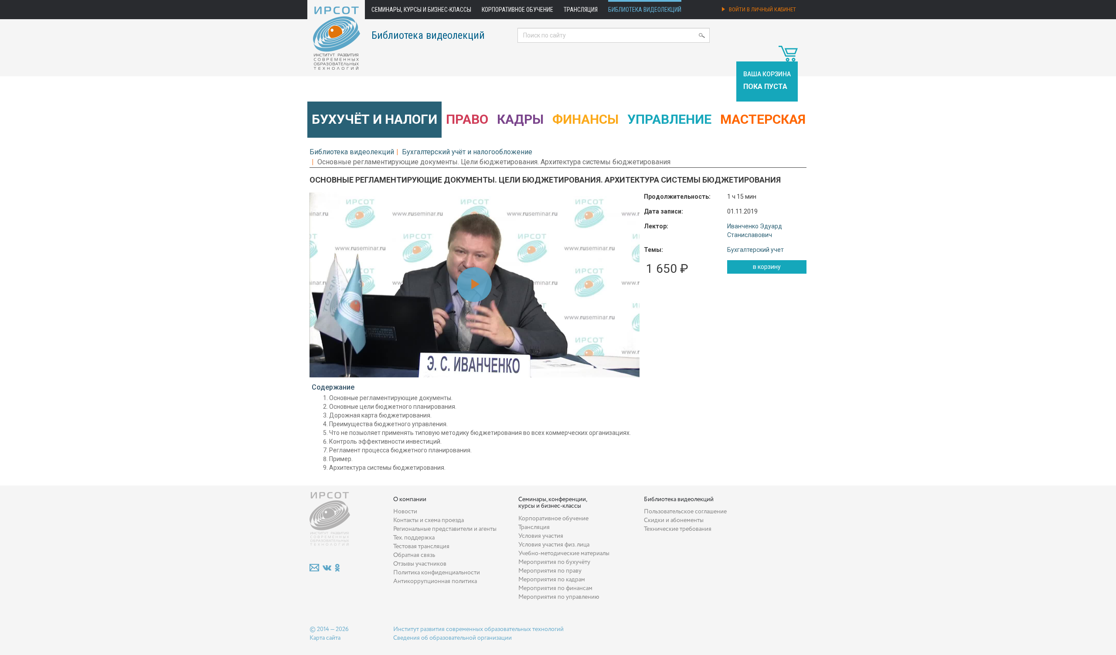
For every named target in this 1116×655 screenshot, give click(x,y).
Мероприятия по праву (550, 571)
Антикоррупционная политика (435, 581)
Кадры (520, 119)
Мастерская (763, 119)
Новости (405, 511)
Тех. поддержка (414, 537)
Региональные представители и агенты (445, 529)
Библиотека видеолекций (644, 9)
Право (467, 119)
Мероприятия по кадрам (551, 579)
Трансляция (581, 9)
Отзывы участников (419, 564)
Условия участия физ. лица (553, 544)
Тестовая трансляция (421, 546)
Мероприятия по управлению (558, 597)
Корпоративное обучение (517, 9)
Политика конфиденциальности (436, 572)
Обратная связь (414, 555)
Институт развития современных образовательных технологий (478, 629)
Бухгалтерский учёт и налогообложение (467, 152)
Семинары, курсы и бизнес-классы (421, 9)
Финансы (585, 119)
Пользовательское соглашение (685, 511)
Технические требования (677, 529)
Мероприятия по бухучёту (554, 562)
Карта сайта (325, 638)
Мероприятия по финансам (555, 588)
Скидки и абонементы (674, 520)
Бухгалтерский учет (755, 249)
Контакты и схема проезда (428, 520)
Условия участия (540, 536)
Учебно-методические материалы (563, 553)
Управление (669, 119)
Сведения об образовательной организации (452, 638)
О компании (409, 499)
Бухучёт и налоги (374, 119)
